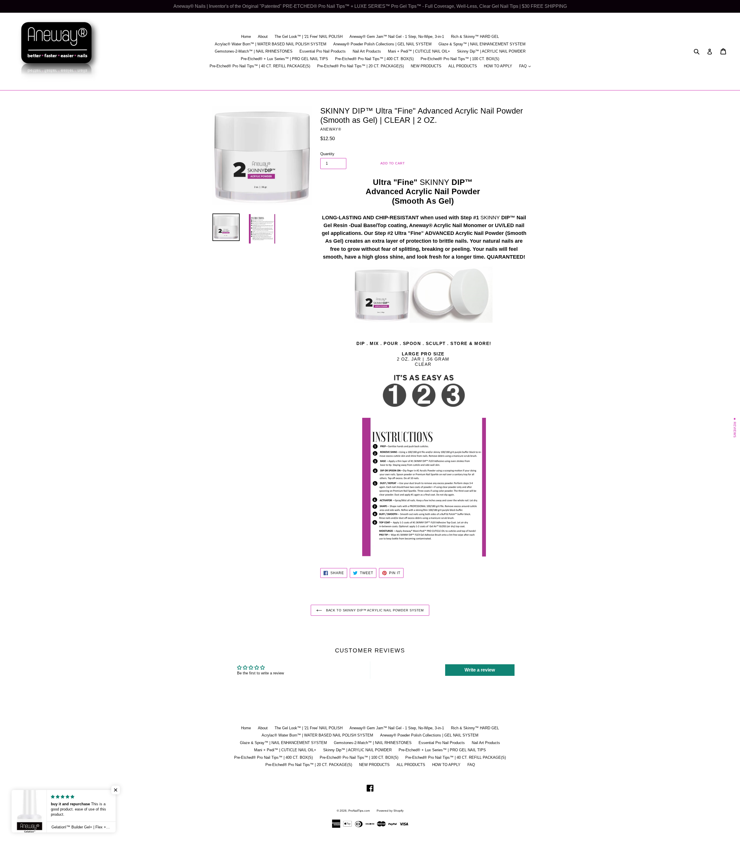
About (263, 36)
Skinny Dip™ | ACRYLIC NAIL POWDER (491, 51)
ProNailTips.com (359, 810)
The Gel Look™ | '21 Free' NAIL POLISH (309, 36)
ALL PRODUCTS (462, 66)
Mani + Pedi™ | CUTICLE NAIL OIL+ (419, 51)
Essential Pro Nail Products (322, 51)
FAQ (526, 66)
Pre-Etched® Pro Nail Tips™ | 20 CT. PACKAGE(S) (360, 66)
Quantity (327, 154)
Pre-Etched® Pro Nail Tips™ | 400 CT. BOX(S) (374, 59)
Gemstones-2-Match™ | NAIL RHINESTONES (254, 51)
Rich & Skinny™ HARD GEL (475, 36)
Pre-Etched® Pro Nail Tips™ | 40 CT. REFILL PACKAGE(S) (260, 66)
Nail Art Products (367, 51)
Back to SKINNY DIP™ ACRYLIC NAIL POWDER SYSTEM (374, 610)
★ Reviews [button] (735, 427)
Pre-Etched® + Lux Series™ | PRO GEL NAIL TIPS (284, 59)
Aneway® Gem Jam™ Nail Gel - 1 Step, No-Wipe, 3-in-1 (396, 36)
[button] (115, 790)
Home (246, 36)
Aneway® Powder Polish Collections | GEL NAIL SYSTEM (382, 44)
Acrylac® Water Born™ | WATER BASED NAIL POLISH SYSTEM (270, 44)
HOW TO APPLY (498, 66)
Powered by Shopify (390, 810)
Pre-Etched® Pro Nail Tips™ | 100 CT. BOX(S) (460, 59)
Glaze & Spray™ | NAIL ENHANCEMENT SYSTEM (482, 44)
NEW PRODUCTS (426, 66)
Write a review (480, 669)
